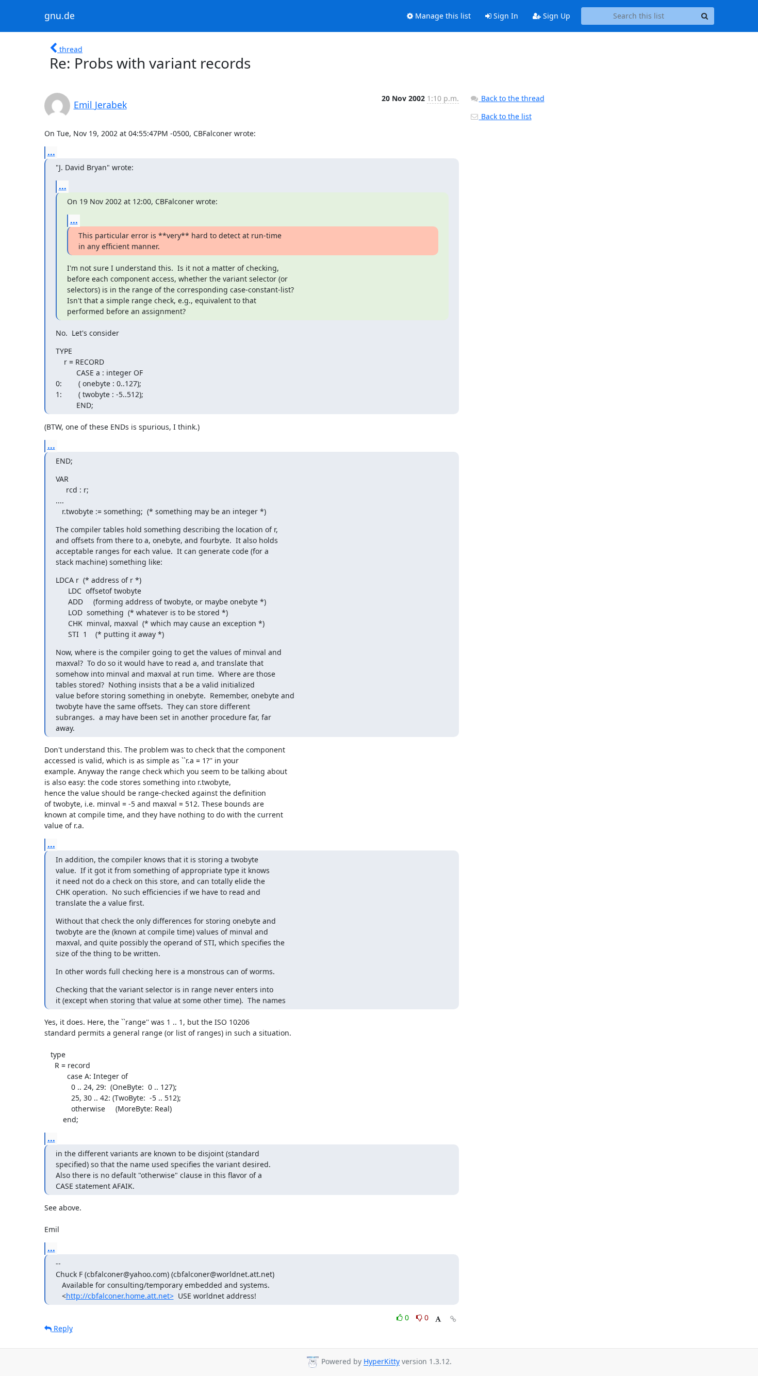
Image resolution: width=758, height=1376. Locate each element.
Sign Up (555, 16)
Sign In (504, 16)
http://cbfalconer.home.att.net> (120, 1296)
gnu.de (59, 16)
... (51, 152)
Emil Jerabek (100, 105)
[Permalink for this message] (453, 1319)
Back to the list (505, 116)
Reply (62, 1328)
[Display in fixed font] (438, 1319)
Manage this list (442, 16)
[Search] (705, 16)
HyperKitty (382, 1362)
